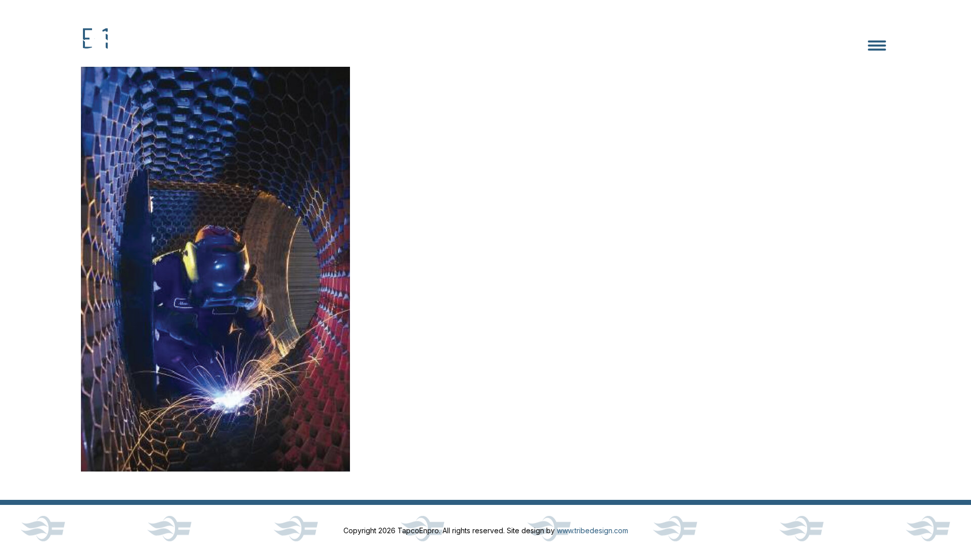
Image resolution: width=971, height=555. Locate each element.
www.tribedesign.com (592, 530)
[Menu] (877, 45)
